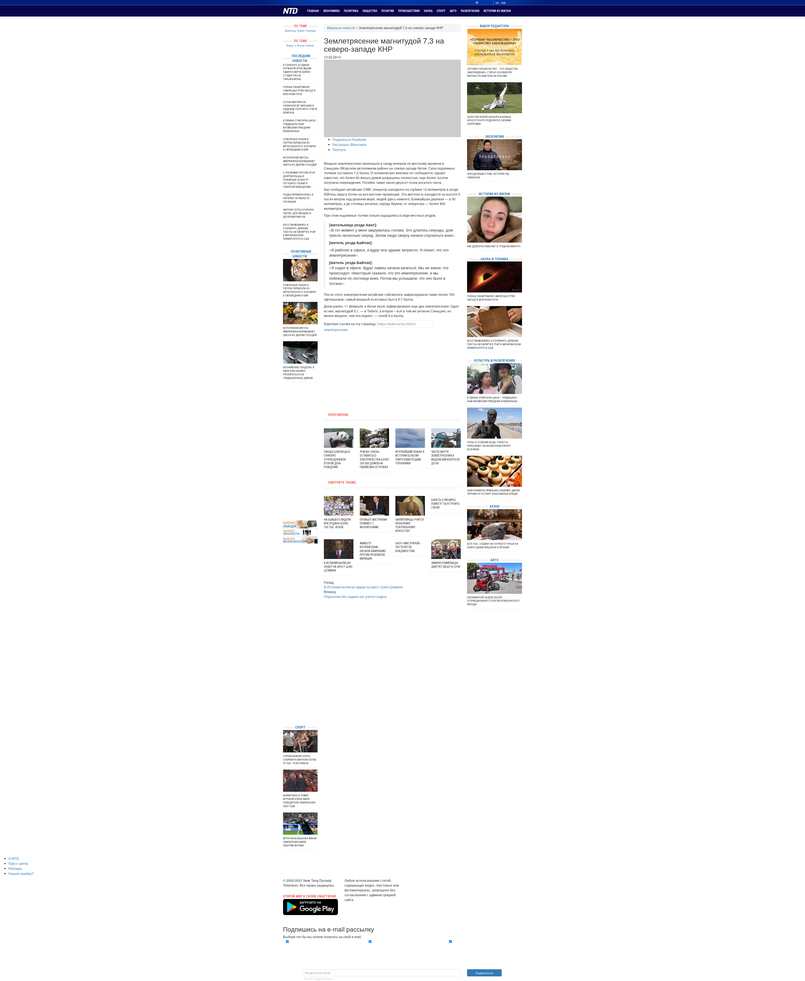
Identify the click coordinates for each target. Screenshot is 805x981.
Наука (428, 11)
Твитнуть (339, 149)
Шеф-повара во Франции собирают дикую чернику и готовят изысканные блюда (493, 492)
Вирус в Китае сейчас (300, 45)
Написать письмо (357, 904)
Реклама (15, 868)
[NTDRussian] (284, 684)
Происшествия (409, 11)
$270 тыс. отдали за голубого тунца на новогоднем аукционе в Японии (492, 545)
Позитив (387, 11)
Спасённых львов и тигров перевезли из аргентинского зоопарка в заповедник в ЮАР (299, 144)
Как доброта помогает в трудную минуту (493, 246)
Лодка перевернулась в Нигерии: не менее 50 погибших (298, 198)
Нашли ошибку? (21, 873)
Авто (453, 11)
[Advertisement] (365, 370)
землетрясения (336, 329)
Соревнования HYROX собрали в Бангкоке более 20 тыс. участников (299, 759)
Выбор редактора (494, 26)
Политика (351, 11)
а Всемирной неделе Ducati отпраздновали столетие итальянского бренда (493, 601)
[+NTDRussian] (284, 703)
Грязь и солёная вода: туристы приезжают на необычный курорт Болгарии (489, 446)
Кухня (494, 507)
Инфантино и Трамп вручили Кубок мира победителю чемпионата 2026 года (299, 801)
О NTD (13, 858)
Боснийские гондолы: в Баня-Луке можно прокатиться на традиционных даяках (298, 373)
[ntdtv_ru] (284, 716)
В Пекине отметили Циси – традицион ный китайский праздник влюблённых (300, 126)
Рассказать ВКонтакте (349, 144)
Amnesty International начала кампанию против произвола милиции (373, 551)
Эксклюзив (494, 137)
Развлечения (470, 11)
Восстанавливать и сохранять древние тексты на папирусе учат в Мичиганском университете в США (299, 232)
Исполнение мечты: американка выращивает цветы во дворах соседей (300, 161)
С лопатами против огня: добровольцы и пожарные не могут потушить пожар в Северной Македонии (299, 179)
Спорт (441, 11)
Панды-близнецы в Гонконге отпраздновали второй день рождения (337, 459)
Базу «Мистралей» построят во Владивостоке (407, 547)
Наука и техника (494, 259)
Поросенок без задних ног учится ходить (355, 596)
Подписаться (484, 973)
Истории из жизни (497, 11)
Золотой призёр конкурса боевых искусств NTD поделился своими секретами (489, 120)
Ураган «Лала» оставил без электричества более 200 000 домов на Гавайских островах (374, 459)
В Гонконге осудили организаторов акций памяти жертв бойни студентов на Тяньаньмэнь (297, 72)
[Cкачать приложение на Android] (310, 912)
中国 (503, 2)
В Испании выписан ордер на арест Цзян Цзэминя (338, 566)
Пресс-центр (18, 863)
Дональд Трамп (295, 30)
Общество (369, 11)
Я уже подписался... (319, 978)
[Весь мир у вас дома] (284, 691)
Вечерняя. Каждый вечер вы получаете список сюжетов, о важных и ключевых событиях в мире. (322, 946)
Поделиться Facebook (349, 139)
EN (497, 2)
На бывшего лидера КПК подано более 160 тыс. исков (337, 523)
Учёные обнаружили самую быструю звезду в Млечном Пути (299, 90)
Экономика (331, 11)
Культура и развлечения (494, 361)
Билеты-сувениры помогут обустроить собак (445, 503)
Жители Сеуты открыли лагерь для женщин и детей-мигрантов (298, 213)
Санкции (310, 30)
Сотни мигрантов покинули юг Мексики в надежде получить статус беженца (300, 107)
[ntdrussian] (284, 709)
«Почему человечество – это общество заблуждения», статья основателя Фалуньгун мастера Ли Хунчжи (492, 72)
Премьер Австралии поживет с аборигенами (373, 523)
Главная (313, 11)
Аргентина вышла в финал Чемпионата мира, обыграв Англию (300, 842)
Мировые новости (341, 27)
